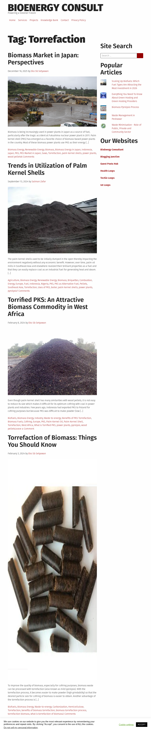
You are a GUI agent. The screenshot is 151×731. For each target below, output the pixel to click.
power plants (89, 153)
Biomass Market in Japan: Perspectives (43, 59)
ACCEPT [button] (142, 727)
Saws (44, 153)
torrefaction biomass (18, 713)
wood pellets (14, 156)
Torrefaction (54, 153)
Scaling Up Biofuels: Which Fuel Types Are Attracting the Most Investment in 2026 (126, 85)
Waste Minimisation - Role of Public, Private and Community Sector (126, 128)
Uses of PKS (44, 287)
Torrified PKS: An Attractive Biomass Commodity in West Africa (48, 307)
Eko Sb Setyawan (40, 71)
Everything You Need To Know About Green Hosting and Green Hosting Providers (127, 98)
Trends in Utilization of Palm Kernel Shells (47, 169)
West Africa (27, 425)
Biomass (49, 149)
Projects (34, 20)
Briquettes (73, 280)
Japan (11, 153)
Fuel (26, 283)
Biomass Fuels (15, 421)
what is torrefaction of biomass (47, 713)
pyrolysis (12, 290)
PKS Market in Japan (30, 153)
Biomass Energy (16, 149)
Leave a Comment (24, 428)
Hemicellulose (76, 706)
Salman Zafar (39, 181)
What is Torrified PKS (45, 425)
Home (12, 20)
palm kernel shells (72, 153)
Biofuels (12, 418)
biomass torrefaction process (71, 710)
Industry (39, 418)
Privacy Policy (78, 20)
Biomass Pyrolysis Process (125, 107)
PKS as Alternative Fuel (67, 283)
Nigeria (45, 283)
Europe (19, 283)
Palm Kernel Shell (73, 421)
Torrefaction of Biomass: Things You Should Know (52, 441)
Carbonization (60, 706)
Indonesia (87, 149)
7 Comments (23, 290)
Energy (11, 283)
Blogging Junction (109, 156)
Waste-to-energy (52, 418)
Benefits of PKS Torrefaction (76, 418)
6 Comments (27, 156)
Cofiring (28, 421)
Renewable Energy (34, 149)
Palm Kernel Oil (54, 421)
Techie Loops (107, 178)
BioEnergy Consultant (111, 149)
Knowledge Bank (49, 20)
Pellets (83, 283)
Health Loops (107, 170)
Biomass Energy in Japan (68, 149)
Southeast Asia (15, 287)
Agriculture (13, 280)
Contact (65, 20)
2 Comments (69, 713)
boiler (54, 287)
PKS (17, 153)
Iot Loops (105, 185)
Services (22, 20)
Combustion (85, 280)
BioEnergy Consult (55, 8)
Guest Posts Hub (109, 163)
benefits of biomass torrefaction (38, 710)
